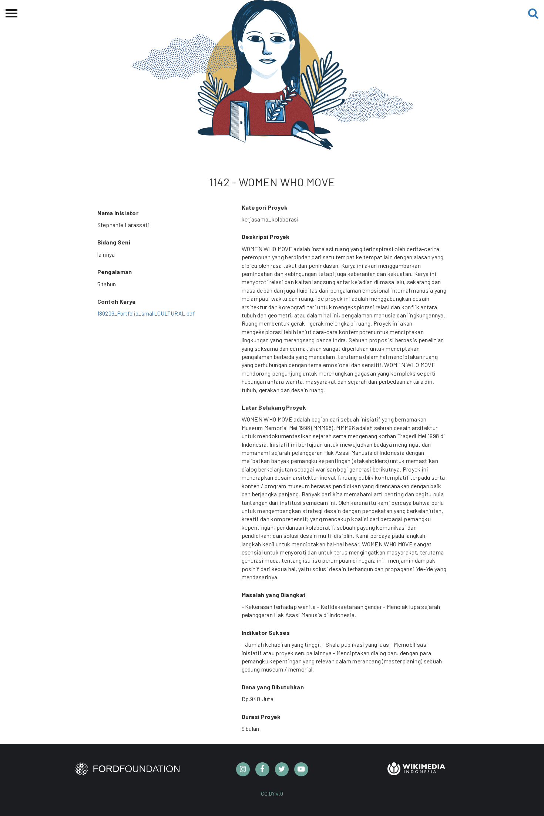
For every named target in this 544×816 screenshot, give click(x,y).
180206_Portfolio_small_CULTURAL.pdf (146, 313)
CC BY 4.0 (272, 793)
